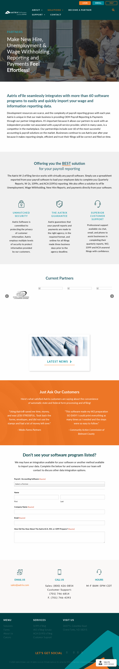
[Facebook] (77, 652)
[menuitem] (85, 3)
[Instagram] (82, 652)
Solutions (54, 10)
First (16, 501)
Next (112, 296)
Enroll (98, 3)
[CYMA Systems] (21, 295)
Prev (7, 296)
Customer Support (42, 637)
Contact (55, 15)
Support (37, 15)
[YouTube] (73, 652)
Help (111, 3)
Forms (6, 630)
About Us (8, 633)
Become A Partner (80, 10)
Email (19, 518)
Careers (7, 637)
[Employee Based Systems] (79, 295)
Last (62, 501)
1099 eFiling (39, 626)
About (36, 10)
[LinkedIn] (66, 652)
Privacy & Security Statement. (99, 662)
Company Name (24, 507)
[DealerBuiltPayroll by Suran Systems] (50, 295)
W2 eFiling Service (42, 630)
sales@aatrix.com (20, 585)
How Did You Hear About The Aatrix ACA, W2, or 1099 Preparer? (44, 529)
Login (85, 3)
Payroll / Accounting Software (30, 479)
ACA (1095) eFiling (42, 633)
